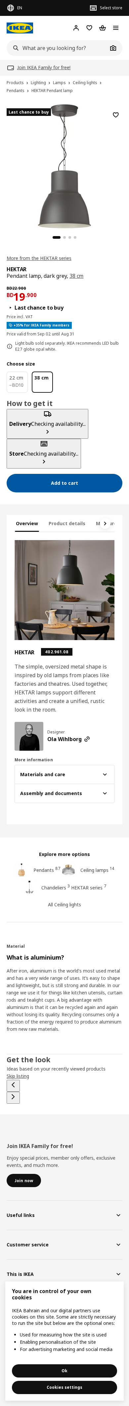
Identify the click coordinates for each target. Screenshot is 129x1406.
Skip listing (18, 1076)
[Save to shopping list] (115, 115)
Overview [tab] (27, 523)
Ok (64, 1371)
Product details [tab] (67, 523)
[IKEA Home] (20, 28)
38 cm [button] (76, 276)
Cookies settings (64, 1387)
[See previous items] (13, 1086)
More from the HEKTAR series (39, 258)
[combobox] (57, 48)
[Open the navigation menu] (115, 27)
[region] (64, 165)
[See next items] (105, 523)
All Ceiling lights (64, 904)
